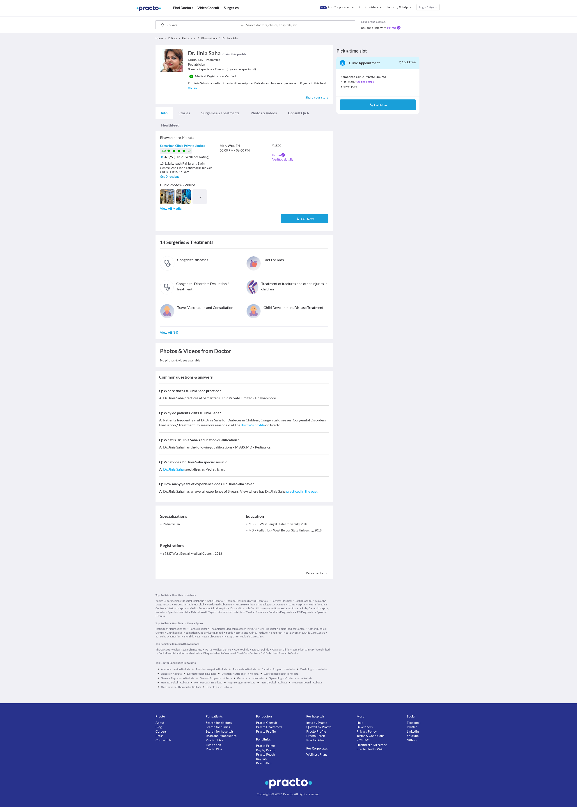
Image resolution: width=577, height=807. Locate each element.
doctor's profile (253, 425)
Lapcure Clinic (260, 649)
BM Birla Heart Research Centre (202, 636)
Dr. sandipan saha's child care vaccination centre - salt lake (264, 608)
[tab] (164, 113)
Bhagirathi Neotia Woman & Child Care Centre (298, 632)
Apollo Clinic (241, 649)
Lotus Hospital (296, 604)
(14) (169, 332)
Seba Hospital (215, 600)
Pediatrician (171, 524)
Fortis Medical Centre (219, 604)
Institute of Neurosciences (171, 628)
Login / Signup (428, 7)
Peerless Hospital (282, 600)
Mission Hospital (176, 608)
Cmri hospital (175, 632)
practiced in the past (302, 491)
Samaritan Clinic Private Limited (182, 145)
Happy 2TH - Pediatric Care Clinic (244, 636)
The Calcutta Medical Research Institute (233, 628)
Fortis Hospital (303, 600)
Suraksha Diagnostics (281, 612)
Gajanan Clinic (280, 649)
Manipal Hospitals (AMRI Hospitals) (247, 600)
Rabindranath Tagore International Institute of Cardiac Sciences (228, 612)
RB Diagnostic (305, 612)
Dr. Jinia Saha (173, 469)
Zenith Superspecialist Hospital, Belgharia (180, 600)
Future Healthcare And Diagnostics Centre (260, 604)
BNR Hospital (268, 628)
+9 (199, 196)
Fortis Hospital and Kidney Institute (247, 632)
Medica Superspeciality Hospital (208, 608)
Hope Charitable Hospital (189, 604)
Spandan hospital (178, 612)
